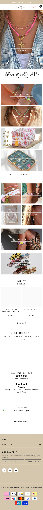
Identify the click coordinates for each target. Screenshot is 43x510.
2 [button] (20, 323)
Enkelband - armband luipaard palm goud (11, 310)
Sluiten (41, 2)
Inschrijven (33, 462)
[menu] (2, 7)
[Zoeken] (8, 7)
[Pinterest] (16, 470)
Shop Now (21, 50)
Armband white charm (32, 310)
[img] (21, 375)
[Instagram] (10, 470)
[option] (21, 2)
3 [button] (23, 323)
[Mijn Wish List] (34, 7)
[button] (19, 425)
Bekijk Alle (21, 284)
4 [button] (25, 323)
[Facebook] (4, 470)
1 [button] (17, 323)
